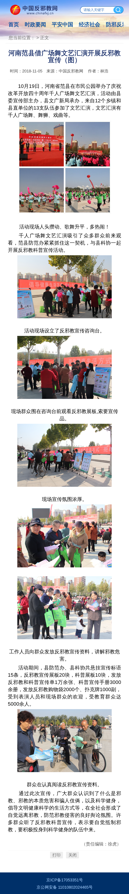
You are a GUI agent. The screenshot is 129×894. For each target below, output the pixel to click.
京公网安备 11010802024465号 (64, 887)
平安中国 (62, 24)
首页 (13, 24)
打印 (56, 855)
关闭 (72, 855)
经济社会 (89, 24)
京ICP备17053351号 (64, 880)
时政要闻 (35, 24)
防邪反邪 (116, 24)
